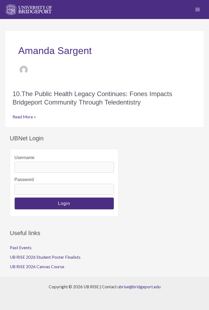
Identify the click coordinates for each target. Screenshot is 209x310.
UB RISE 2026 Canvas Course (37, 266)
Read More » (24, 117)
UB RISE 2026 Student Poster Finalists (45, 257)
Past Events (21, 247)
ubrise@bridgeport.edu (139, 286)
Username (24, 157)
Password (24, 179)
